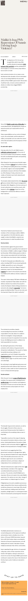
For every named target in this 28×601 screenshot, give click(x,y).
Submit (23, 591)
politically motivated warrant (8, 152)
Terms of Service (19, 593)
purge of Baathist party (19, 378)
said (22, 444)
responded (17, 288)
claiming (12, 189)
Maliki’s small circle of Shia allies (15, 124)
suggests (3, 271)
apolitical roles (4, 382)
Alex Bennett (5, 56)
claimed (13, 164)
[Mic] (3, 3)
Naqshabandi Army (6, 356)
